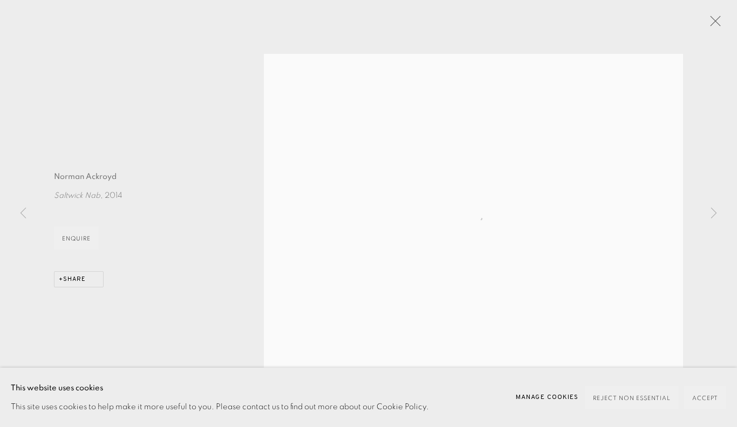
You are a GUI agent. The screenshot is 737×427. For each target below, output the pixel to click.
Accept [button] (705, 398)
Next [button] (714, 213)
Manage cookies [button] (547, 397)
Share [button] (74, 279)
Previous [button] (23, 213)
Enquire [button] (76, 239)
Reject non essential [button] (632, 398)
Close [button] (713, 24)
